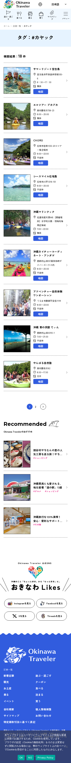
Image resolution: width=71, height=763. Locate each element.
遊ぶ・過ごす (8, 17)
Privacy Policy (46, 757)
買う (41, 17)
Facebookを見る (54, 603)
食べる (19, 17)
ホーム (7, 25)
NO (30, 757)
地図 (40, 91)
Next (43, 407)
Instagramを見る (22, 603)
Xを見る (23, 615)
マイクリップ (52, 17)
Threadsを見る (54, 615)
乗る (30, 17)
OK (21, 757)
